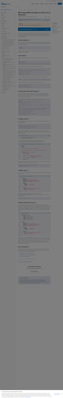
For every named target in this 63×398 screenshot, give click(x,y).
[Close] (61, 394)
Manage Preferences (57, 393)
